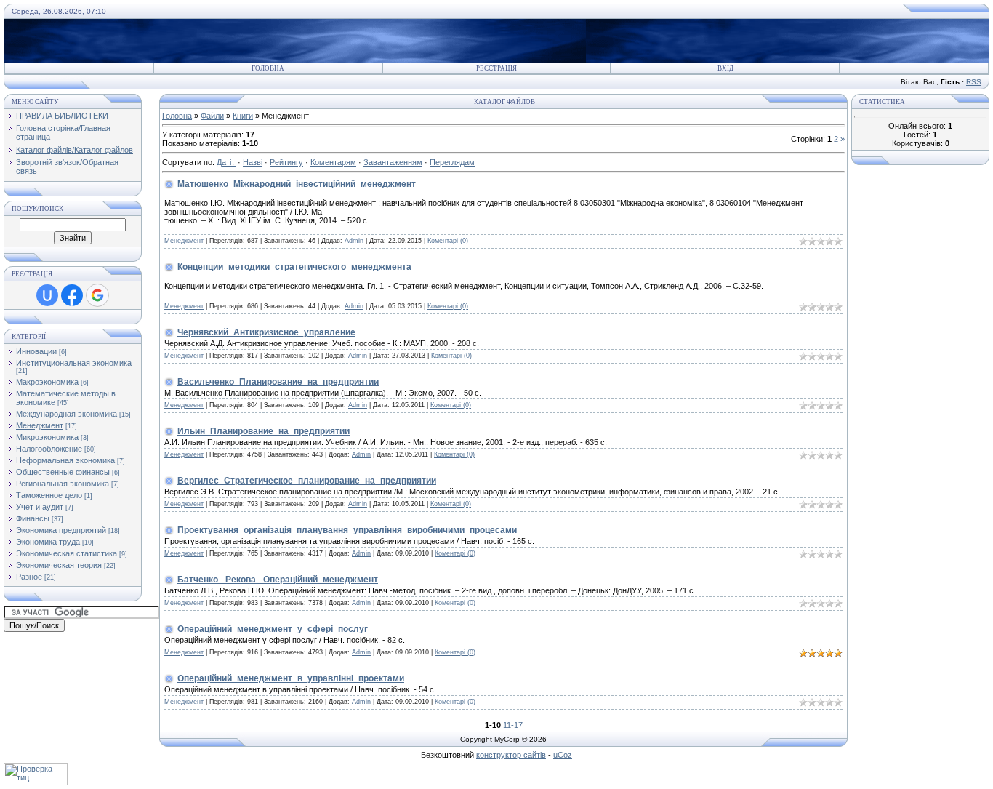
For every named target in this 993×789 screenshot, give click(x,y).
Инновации (36, 351)
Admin (354, 240)
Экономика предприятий (61, 530)
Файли (212, 115)
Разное (29, 576)
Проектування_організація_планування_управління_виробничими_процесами (347, 530)
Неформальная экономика (65, 460)
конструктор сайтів (511, 754)
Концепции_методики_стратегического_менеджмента (294, 267)
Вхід (725, 68)
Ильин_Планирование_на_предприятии (263, 431)
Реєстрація (496, 68)
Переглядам (452, 162)
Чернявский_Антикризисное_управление (266, 332)
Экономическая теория (59, 565)
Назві (252, 162)
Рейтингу (286, 162)
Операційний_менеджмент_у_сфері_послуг (272, 629)
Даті (224, 162)
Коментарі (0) (447, 240)
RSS (973, 82)
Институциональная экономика (74, 363)
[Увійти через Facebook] (72, 295)
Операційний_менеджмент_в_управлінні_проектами (290, 678)
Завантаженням (392, 162)
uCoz (562, 754)
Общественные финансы (63, 472)
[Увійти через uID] (47, 295)
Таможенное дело (49, 495)
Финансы (32, 518)
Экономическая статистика (66, 553)
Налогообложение (49, 448)
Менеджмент (39, 425)
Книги (243, 115)
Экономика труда (48, 541)
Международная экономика (66, 413)
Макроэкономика (47, 381)
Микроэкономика (47, 437)
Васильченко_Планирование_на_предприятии (278, 382)
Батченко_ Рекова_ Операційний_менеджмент (277, 579)
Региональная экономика (62, 483)
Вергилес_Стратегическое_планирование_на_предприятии (306, 481)
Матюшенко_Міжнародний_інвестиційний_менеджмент (296, 184)
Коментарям (333, 162)
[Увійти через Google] (97, 295)
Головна (268, 68)
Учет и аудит (39, 506)
